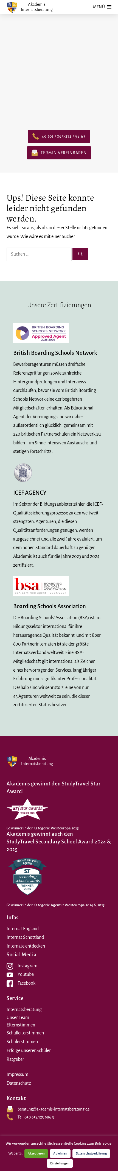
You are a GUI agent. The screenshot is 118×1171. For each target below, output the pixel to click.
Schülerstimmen (22, 1041)
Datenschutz (19, 1083)
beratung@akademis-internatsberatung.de (53, 1109)
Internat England (23, 928)
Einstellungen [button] (59, 1163)
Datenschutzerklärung (91, 1153)
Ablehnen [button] (60, 1153)
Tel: (21, 1117)
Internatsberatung (24, 1009)
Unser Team (18, 1017)
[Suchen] (80, 254)
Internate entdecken (26, 946)
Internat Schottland (25, 937)
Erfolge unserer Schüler (29, 1050)
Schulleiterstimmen (25, 1033)
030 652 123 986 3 (39, 1117)
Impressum (17, 1074)
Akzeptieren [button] (36, 1153)
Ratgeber (15, 1059)
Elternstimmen (21, 1025)
